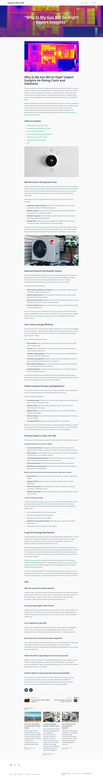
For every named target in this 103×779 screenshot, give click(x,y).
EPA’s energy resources (34, 560)
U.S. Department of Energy (48, 541)
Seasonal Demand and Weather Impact (39, 128)
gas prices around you (65, 571)
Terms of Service (35, 774)
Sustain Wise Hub (16, 2)
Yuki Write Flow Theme (78, 773)
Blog (86, 2)
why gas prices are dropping (66, 191)
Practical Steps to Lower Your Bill (37, 137)
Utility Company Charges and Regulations (39, 134)
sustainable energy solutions (45, 316)
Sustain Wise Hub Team (48, 27)
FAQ (28, 143)
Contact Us (27, 774)
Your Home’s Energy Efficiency (36, 131)
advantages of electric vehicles (45, 502)
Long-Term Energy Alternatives (36, 140)
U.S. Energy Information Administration (47, 227)
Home (82, 2)
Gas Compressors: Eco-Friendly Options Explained (69, 726)
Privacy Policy (20, 774)
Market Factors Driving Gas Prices (37, 125)
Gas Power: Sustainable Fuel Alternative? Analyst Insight (32, 726)
